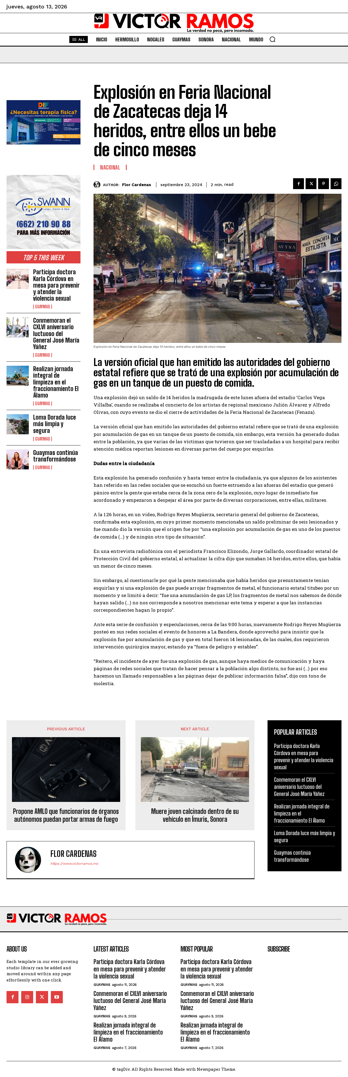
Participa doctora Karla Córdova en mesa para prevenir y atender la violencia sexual (56, 285)
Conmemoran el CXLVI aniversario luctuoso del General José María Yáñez (56, 333)
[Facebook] (298, 183)
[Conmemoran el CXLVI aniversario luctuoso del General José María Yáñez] (18, 327)
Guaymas (42, 306)
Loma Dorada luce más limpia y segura (54, 424)
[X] (311, 183)
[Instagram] (27, 997)
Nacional (110, 167)
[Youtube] (57, 997)
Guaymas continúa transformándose (55, 456)
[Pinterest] (323, 183)
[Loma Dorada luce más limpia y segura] (18, 424)
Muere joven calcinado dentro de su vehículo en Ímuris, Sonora (195, 815)
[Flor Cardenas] (98, 184)
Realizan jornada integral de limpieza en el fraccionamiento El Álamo (56, 382)
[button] (272, 39)
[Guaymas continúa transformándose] (18, 459)
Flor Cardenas (136, 184)
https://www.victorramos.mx (74, 863)
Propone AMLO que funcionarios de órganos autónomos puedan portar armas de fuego (66, 815)
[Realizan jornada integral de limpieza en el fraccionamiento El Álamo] (18, 376)
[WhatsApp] (336, 183)
